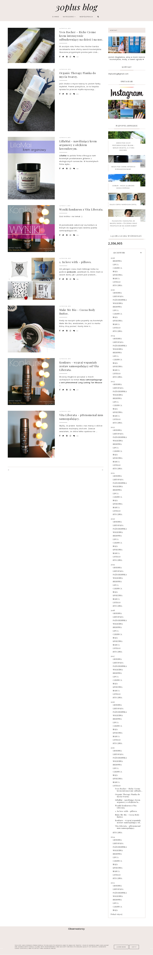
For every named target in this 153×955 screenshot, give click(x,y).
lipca (115, 264)
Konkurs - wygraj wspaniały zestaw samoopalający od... (128, 821)
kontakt (113, 30)
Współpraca (86, 17)
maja (115, 271)
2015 (113, 748)
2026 (113, 258)
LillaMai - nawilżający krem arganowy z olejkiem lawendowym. (78, 144)
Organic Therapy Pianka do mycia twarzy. (77, 74)
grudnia (117, 293)
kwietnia (117, 275)
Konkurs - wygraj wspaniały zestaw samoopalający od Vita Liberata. (79, 366)
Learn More (121, 947)
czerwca (117, 268)
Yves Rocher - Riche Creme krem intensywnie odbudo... (128, 789)
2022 (113, 427)
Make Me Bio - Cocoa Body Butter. (127, 816)
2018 (113, 610)
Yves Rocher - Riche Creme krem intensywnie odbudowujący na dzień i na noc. (81, 35)
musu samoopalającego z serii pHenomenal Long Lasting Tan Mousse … (80, 383)
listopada (118, 296)
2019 (113, 564)
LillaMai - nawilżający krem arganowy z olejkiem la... (127, 801)
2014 (113, 837)
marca (116, 278)
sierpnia (117, 261)
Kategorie (68, 17)
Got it (134, 947)
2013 (113, 883)
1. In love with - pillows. (75, 262)
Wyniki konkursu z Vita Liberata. (81, 209)
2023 (113, 381)
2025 (113, 290)
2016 (113, 702)
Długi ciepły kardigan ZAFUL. (123, 204)
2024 (113, 335)
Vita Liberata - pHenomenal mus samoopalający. (128, 827)
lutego (117, 282)
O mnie (55, 17)
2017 (113, 656)
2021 (113, 473)
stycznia (117, 285)
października (120, 300)
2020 (113, 519)
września (118, 303)
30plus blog (76, 6)
